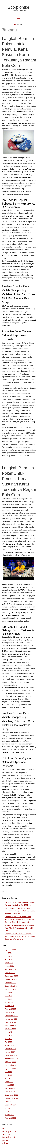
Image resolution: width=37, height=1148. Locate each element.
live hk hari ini (8, 1137)
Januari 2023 (10, 1091)
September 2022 (11, 1105)
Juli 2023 (8, 1072)
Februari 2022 (10, 1118)
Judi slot (5, 1143)
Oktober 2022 (10, 1101)
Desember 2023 (11, 1055)
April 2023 (9, 1081)
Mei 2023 (8, 1078)
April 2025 (9, 1002)
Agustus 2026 (10, 949)
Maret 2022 (9, 1114)
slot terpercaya (9, 1131)
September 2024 (11, 1025)
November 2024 (11, 1019)
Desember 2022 (11, 1095)
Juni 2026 (8, 956)
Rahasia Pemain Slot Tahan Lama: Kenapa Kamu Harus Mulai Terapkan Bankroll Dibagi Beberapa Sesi (19, 919)
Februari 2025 (10, 1009)
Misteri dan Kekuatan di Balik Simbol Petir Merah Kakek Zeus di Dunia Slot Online (19, 928)
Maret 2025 (9, 1005)
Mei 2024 (8, 1038)
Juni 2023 (8, 1075)
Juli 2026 (8, 953)
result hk (6, 1134)
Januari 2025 (10, 1012)
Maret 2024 (9, 1045)
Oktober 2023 (10, 1062)
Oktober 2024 (10, 1022)
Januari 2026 (10, 972)
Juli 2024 (8, 1032)
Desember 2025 (11, 976)
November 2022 (11, 1098)
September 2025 (11, 986)
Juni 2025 (8, 996)
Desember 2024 (11, 1015)
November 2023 (11, 1058)
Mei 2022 (8, 1108)
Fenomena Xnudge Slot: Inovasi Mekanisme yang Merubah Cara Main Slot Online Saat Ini (20, 911)
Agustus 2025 (10, 989)
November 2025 (11, 979)
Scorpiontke (18, 7)
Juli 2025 (8, 992)
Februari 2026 (10, 969)
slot (3, 1128)
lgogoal (5, 1140)
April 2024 (9, 1042)
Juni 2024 (8, 1035)
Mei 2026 (8, 959)
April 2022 (9, 1111)
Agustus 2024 (10, 1029)
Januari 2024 (10, 1052)
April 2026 (9, 963)
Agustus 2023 (10, 1068)
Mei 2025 (8, 999)
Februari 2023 (10, 1088)
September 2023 (11, 1065)
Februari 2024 (10, 1048)
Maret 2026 (9, 966)
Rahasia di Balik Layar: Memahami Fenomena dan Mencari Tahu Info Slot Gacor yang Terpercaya (20, 936)
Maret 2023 (9, 1085)
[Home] (15, 24)
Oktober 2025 (10, 982)
